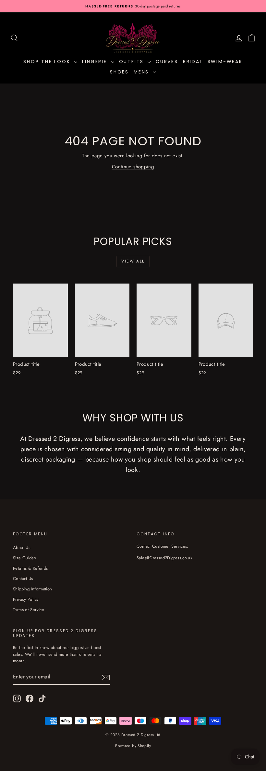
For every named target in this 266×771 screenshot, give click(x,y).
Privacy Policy (26, 599)
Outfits (132, 61)
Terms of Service (28, 610)
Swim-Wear (225, 61)
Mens (142, 72)
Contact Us (23, 578)
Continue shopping (133, 166)
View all (132, 261)
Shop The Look (47, 61)
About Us (21, 547)
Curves (167, 61)
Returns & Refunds (30, 568)
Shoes (119, 72)
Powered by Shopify (133, 746)
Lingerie (95, 61)
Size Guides (24, 558)
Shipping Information (32, 589)
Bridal (193, 61)
